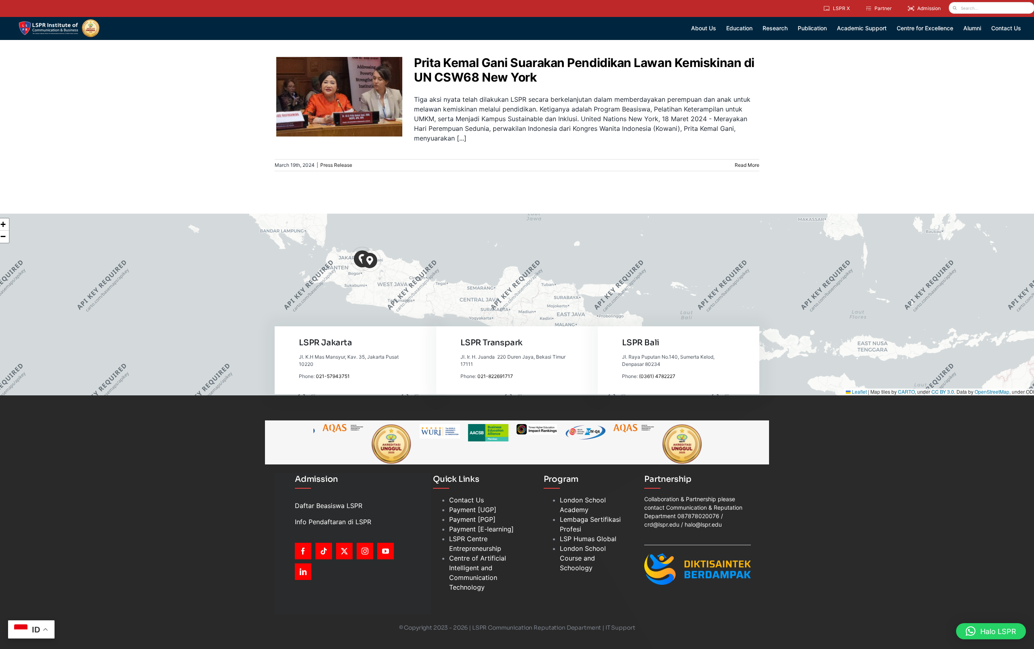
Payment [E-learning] (481, 529)
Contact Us (466, 500)
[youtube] (385, 551)
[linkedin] (303, 571)
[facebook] (303, 551)
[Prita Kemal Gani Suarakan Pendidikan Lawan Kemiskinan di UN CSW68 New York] (339, 97)
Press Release (339, 118)
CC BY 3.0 (942, 391)
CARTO (906, 391)
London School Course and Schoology (583, 558)
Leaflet (859, 391)
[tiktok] (323, 551)
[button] (370, 261)
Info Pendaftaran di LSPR (333, 522)
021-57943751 (333, 376)
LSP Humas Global (588, 539)
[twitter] (344, 551)
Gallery (344, 79)
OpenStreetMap (992, 391)
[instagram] (365, 551)
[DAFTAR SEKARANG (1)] (59, 22)
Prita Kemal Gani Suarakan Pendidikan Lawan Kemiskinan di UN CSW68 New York (334, 79)
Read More (747, 165)
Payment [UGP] (472, 510)
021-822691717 (495, 376)
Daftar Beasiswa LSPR (328, 506)
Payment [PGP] (472, 519)
